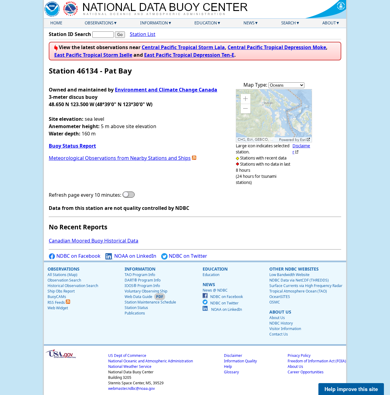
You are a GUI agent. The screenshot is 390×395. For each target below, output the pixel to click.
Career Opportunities (306, 372)
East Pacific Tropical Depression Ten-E (189, 55)
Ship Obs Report (61, 291)
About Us (277, 317)
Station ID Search (70, 34)
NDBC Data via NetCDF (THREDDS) (299, 280)
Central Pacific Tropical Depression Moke (277, 47)
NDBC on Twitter (187, 256)
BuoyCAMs (57, 296)
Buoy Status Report (72, 145)
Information (154, 23)
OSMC (274, 302)
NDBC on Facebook (78, 256)
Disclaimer (233, 355)
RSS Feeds (57, 302)
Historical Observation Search (73, 285)
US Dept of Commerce (127, 355)
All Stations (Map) (62, 274)
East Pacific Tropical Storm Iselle (93, 55)
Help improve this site (351, 389)
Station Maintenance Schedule (150, 302)
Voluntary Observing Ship (146, 291)
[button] (245, 99)
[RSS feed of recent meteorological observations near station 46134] (194, 158)
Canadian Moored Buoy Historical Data (93, 240)
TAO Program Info (140, 274)
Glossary (231, 372)
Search (288, 23)
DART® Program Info (143, 280)
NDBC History (281, 323)
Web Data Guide (138, 296)
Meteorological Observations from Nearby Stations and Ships (120, 158)
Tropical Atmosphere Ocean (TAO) (298, 291)
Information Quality (240, 361)
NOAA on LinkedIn (134, 256)
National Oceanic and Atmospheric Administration (150, 361)
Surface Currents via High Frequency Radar (305, 285)
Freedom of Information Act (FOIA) (317, 361)
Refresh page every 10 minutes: (85, 195)
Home (56, 23)
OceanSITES (279, 296)
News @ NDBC (215, 290)
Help (228, 366)
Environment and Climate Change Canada (166, 89)
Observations (99, 23)
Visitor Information (285, 328)
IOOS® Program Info (142, 285)
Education (205, 23)
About (329, 23)
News (248, 23)
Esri (303, 140)
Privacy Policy (299, 355)
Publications (135, 313)
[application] (274, 115)
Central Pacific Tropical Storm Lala (183, 47)
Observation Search (64, 280)
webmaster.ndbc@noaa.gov (131, 388)
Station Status (136, 307)
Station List (142, 34)
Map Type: (255, 84)
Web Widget (58, 308)
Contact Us (278, 334)
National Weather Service (129, 366)
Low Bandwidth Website (289, 274)
